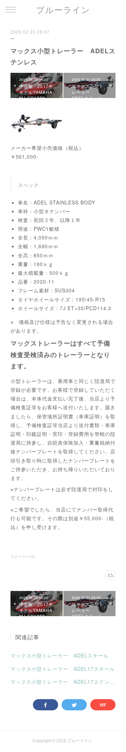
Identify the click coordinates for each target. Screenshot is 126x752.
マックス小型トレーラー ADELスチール (59, 655)
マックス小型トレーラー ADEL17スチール (62, 668)
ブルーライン (63, 10)
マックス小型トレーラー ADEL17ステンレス (62, 681)
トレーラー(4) (22, 556)
